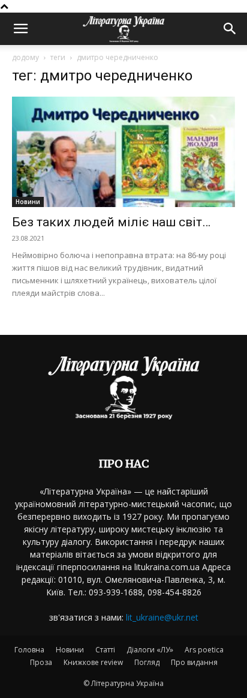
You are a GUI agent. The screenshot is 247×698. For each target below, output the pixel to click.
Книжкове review (93, 662)
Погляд (146, 662)
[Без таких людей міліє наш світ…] (123, 152)
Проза (41, 662)
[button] (20, 29)
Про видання (194, 662)
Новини (28, 201)
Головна (29, 650)
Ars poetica (204, 650)
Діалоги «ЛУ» (149, 650)
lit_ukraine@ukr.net (162, 617)
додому (25, 57)
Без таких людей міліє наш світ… (111, 222)
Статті (105, 650)
